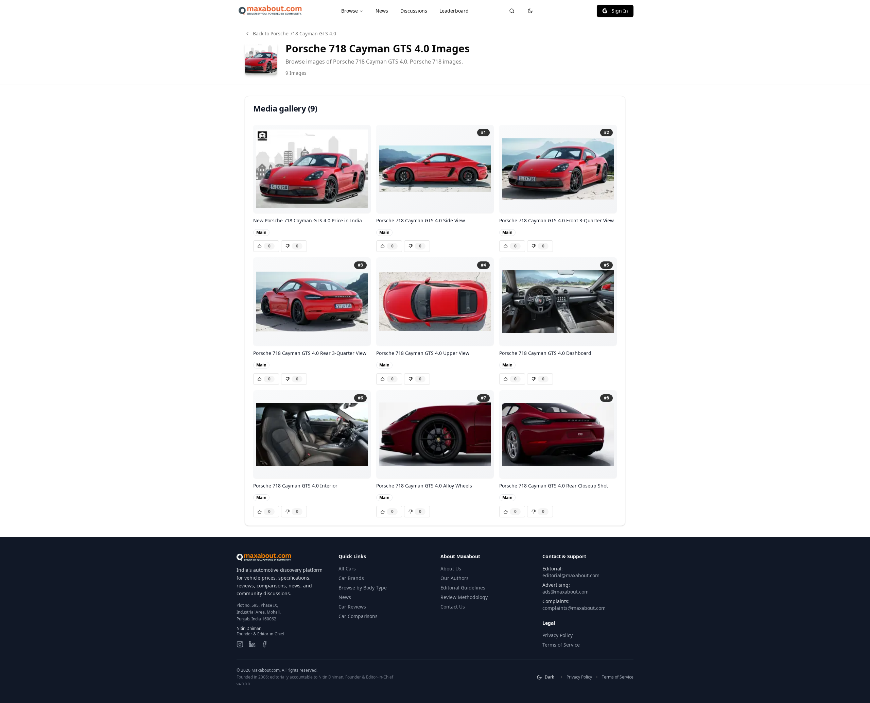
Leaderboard (454, 10)
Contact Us (452, 606)
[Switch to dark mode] (530, 11)
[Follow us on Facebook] (264, 644)
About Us (450, 568)
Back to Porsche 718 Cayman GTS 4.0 (294, 33)
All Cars (347, 568)
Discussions (413, 10)
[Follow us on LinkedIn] (252, 644)
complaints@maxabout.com (574, 608)
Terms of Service (561, 644)
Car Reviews (352, 606)
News (382, 10)
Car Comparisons (358, 616)
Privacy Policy (557, 635)
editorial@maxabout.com (570, 575)
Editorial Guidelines (462, 587)
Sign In (620, 10)
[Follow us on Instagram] (240, 644)
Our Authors (454, 578)
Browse (349, 10)
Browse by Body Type (362, 587)
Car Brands (351, 578)
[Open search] (512, 11)
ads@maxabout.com (565, 591)
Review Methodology (464, 597)
